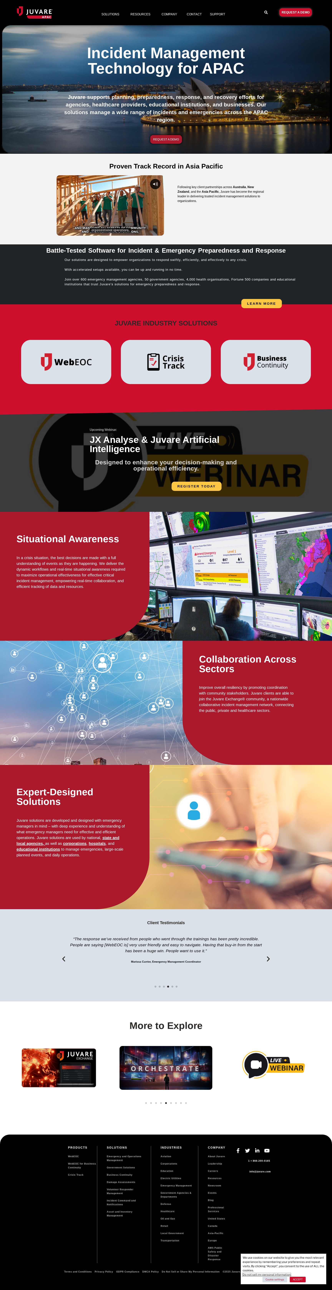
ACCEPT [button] (298, 1279)
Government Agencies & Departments (176, 1195)
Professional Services (216, 1209)
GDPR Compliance (127, 1271)
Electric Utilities (171, 1178)
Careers (213, 1171)
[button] (266, 12)
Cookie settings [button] (275, 1279)
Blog (211, 1200)
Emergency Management (176, 1185)
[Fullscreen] (159, 232)
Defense (166, 1204)
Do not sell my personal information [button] (267, 1274)
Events (212, 1193)
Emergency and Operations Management (124, 1158)
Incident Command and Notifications (121, 1202)
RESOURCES (140, 14)
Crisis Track (76, 1175)
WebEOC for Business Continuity (82, 1165)
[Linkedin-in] (257, 1150)
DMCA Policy (150, 1271)
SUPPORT (217, 14)
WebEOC (73, 1156)
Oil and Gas (168, 1218)
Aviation (166, 1156)
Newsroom (214, 1185)
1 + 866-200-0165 (259, 1161)
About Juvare (216, 1156)
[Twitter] (247, 1150)
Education (167, 1171)
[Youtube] (267, 1150)
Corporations (169, 1163)
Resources (215, 1178)
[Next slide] (320, 1082)
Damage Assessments (121, 1182)
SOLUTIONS (110, 14)
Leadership (215, 1163)
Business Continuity (120, 1175)
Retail (164, 1226)
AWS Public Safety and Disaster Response (215, 1254)
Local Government (172, 1233)
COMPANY (169, 14)
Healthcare (168, 1211)
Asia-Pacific (215, 1233)
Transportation (170, 1240)
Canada (212, 1226)
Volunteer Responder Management (120, 1191)
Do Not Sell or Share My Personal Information (191, 1271)
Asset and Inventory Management (120, 1213)
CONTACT (194, 14)
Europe (212, 1240)
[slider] (103, 232)
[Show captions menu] (137, 232)
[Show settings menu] (152, 232)
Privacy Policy (104, 1271)
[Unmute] (145, 232)
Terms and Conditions (78, 1271)
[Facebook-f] (238, 1150)
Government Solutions (121, 1167)
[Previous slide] (11, 1082)
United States (216, 1218)
